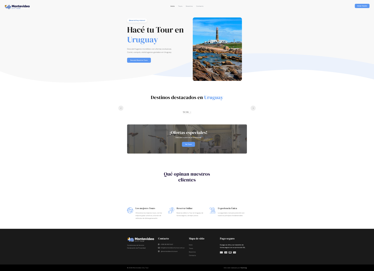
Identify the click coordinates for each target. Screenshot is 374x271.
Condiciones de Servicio (135, 245)
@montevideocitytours (169, 251)
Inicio (173, 6)
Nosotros (189, 6)
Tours (180, 6)
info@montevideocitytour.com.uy (173, 248)
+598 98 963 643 (167, 244)
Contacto (199, 6)
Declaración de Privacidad (136, 248)
